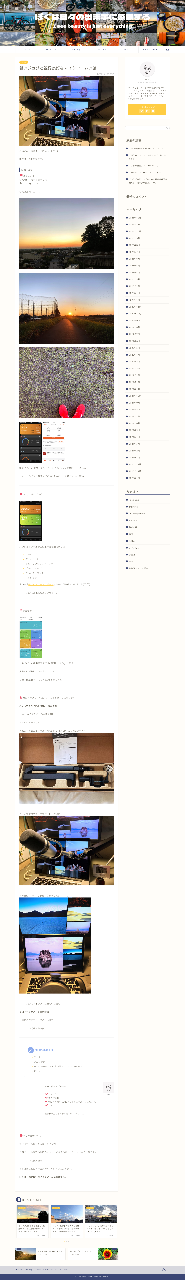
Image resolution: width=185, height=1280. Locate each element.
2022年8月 (134, 327)
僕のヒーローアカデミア (40, 584)
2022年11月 (135, 306)
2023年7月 (134, 252)
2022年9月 (134, 320)
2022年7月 (134, 334)
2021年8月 (134, 409)
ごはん (132, 540)
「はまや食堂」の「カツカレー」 (144, 165)
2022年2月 (134, 368)
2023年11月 (135, 224)
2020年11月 (135, 471)
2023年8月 (134, 245)
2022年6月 (134, 341)
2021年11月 (135, 389)
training (24, 62)
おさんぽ (133, 527)
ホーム (27, 49)
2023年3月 (134, 279)
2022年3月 (134, 361)
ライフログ (134, 547)
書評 (131, 561)
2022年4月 (134, 354)
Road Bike (134, 499)
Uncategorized (137, 513)
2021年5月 (134, 430)
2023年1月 (134, 293)
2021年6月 (134, 423)
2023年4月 (134, 272)
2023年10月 (135, 231)
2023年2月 (134, 286)
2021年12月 (135, 382)
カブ (131, 534)
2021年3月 (134, 443)
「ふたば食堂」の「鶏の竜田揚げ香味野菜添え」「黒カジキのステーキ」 (148, 181)
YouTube (102, 49)
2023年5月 (134, 265)
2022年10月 (135, 313)
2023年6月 (134, 258)
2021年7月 (134, 416)
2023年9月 (134, 238)
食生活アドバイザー (150, 50)
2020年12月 (135, 464)
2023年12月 (135, 217)
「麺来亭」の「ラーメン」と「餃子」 (146, 172)
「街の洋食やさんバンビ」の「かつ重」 (147, 148)
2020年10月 (135, 478)
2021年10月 (135, 395)
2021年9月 (134, 402)
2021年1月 (134, 457)
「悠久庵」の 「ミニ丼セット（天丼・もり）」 (147, 157)
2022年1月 (134, 375)
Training (76, 49)
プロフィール (51, 49)
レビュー (126, 49)
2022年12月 (135, 300)
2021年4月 (134, 437)
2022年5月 (134, 347)
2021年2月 (134, 450)
